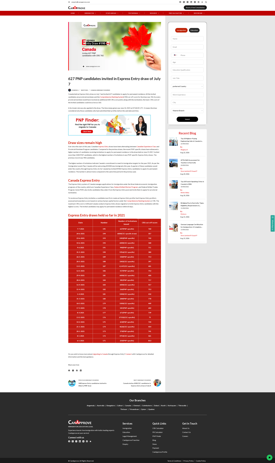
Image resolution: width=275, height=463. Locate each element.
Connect (128, 354)
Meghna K (184, 150)
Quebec (151, 409)
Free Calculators (175, 13)
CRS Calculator (158, 428)
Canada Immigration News (100, 90)
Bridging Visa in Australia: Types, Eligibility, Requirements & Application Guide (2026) (192, 204)
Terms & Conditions (174, 461)
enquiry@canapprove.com (80, 2)
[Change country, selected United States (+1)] (175, 55)
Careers (185, 436)
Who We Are (198, 13)
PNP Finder (156, 436)
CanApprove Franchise (131, 440)
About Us (185, 428)
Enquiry (125, 444)
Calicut (120, 405)
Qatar (143, 409)
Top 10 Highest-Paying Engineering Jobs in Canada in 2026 (191, 140)
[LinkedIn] (191, 2)
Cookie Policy (201, 461)
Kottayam (172, 405)
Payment (155, 448)
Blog (154, 440)
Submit (187, 119)
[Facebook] (180, 2)
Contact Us (186, 432)
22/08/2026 (185, 144)
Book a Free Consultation (195, 7)
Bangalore (111, 405)
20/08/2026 (185, 165)
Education (126, 432)
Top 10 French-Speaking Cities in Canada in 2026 (192, 183)
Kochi (163, 405)
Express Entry (103, 146)
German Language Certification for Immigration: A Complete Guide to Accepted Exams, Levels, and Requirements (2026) (193, 226)
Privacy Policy (188, 461)
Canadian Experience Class (146, 146)
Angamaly (91, 405)
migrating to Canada (100, 354)
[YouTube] (195, 2)
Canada (128, 405)
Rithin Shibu (185, 192)
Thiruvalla (182, 405)
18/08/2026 (185, 187)
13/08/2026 (185, 229)
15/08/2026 (185, 208)
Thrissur (123, 409)
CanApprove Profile (159, 452)
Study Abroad (111, 13)
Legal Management (130, 436)
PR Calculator (157, 432)
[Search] (206, 2)
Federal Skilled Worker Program (126, 187)
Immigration (89, 13)
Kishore (183, 214)
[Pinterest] (198, 2)
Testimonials (133, 13)
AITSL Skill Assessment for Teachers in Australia (190, 161)
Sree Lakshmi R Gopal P (189, 171)
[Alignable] (202, 2)
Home (73, 13)
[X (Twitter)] (184, 2)
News (154, 444)
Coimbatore (147, 405)
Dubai (156, 405)
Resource (153, 13)
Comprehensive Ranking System (111, 97)
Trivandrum (134, 409)
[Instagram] (187, 2)
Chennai (136, 405)
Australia (100, 405)
